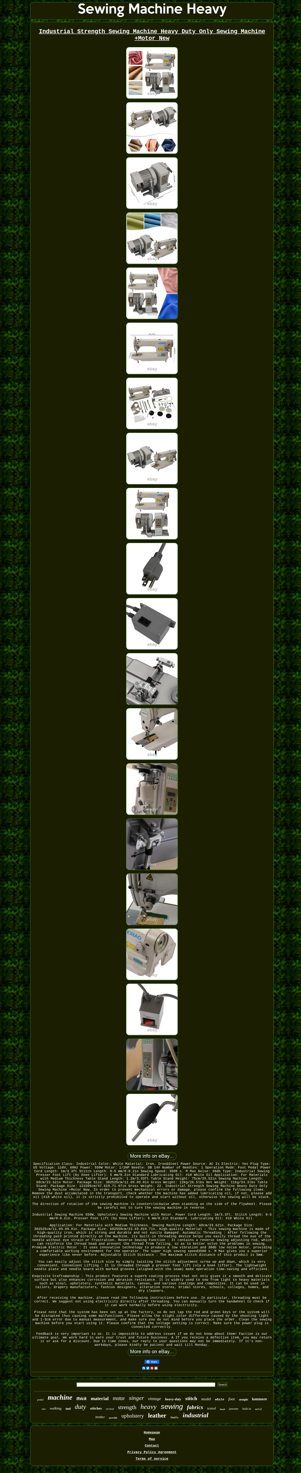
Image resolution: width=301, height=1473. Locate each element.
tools (174, 1417)
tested (211, 1408)
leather (157, 1415)
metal (258, 1409)
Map (152, 1439)
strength (127, 1407)
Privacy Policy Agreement (152, 1452)
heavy (148, 1406)
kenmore (259, 1399)
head (222, 1409)
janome (233, 1408)
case (44, 1408)
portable (113, 1417)
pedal (40, 1399)
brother (100, 1417)
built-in (246, 1408)
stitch (191, 1398)
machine (60, 1397)
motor (119, 1398)
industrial (195, 1415)
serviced (110, 1408)
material (100, 1398)
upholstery (132, 1416)
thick (81, 1398)
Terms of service (152, 1459)
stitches (96, 1408)
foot (231, 1399)
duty (80, 1406)
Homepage (152, 1433)
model (206, 1399)
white (219, 1399)
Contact (152, 1446)
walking (55, 1408)
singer (136, 1398)
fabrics (195, 1407)
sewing (172, 1406)
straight (243, 1399)
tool (68, 1408)
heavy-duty (173, 1399)
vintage (154, 1398)
